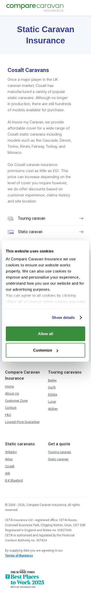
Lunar (52, 402)
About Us (12, 393)
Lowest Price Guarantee (22, 422)
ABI (7, 473)
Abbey (53, 409)
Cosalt (9, 466)
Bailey (52, 380)
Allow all (45, 333)
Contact (10, 408)
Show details (63, 317)
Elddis (52, 394)
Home (9, 386)
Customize (42, 350)
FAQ (8, 415)
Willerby (11, 452)
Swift (52, 387)
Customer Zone (16, 401)
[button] (82, 7)
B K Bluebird (14, 480)
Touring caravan (59, 452)
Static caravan (58, 459)
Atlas (9, 459)
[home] (33, 8)
